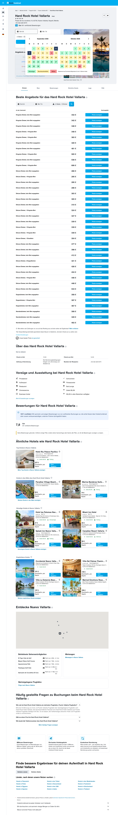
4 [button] (47, 49)
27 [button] (56, 62)
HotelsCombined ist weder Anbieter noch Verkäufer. (34, 803)
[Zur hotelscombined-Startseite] (14, 3)
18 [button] (47, 57)
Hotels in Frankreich (84, 784)
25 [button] (47, 62)
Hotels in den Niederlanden (86, 781)
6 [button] (66, 53)
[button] (3, 3)
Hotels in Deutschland (54, 784)
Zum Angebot (53, 465)
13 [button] (56, 53)
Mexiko (21, 10)
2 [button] (38, 49)
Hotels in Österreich (22, 781)
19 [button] (51, 57)
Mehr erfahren (74, 328)
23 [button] (38, 62)
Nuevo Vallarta (42, 10)
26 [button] (51, 62)
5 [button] (51, 49)
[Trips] (3, 29)
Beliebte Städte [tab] (36, 772)
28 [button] (29, 66)
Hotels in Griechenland (85, 786)
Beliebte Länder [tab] (22, 772)
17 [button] (43, 57)
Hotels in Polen (21, 784)
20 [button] (56, 57)
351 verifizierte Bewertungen (31, 25)
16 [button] (38, 57)
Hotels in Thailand (84, 789)
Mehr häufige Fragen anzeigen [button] (48, 725)
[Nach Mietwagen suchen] (3, 16)
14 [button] (29, 57)
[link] (31, 470)
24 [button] (43, 62)
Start (16, 10)
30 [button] (38, 66)
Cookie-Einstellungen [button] (22, 335)
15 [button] (34, 57)
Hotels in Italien (52, 789)
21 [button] (29, 62)
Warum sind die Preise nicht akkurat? (29, 810)
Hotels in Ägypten (22, 786)
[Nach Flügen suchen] (3, 8)
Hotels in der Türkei (53, 781)
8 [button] (33, 53)
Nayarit (31, 10)
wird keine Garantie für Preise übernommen (64, 797)
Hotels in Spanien (21, 789)
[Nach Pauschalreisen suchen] (3, 20)
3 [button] (42, 49)
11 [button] (47, 53)
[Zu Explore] (3, 24)
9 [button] (38, 53)
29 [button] (34, 66)
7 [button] (29, 53)
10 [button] (43, 53)
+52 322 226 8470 (21, 23)
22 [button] (34, 62)
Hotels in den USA (53, 786)
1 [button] (33, 49)
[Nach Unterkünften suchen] (3, 12)
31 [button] (84, 66)
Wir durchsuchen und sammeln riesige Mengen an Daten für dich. (38, 806)
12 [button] (51, 53)
